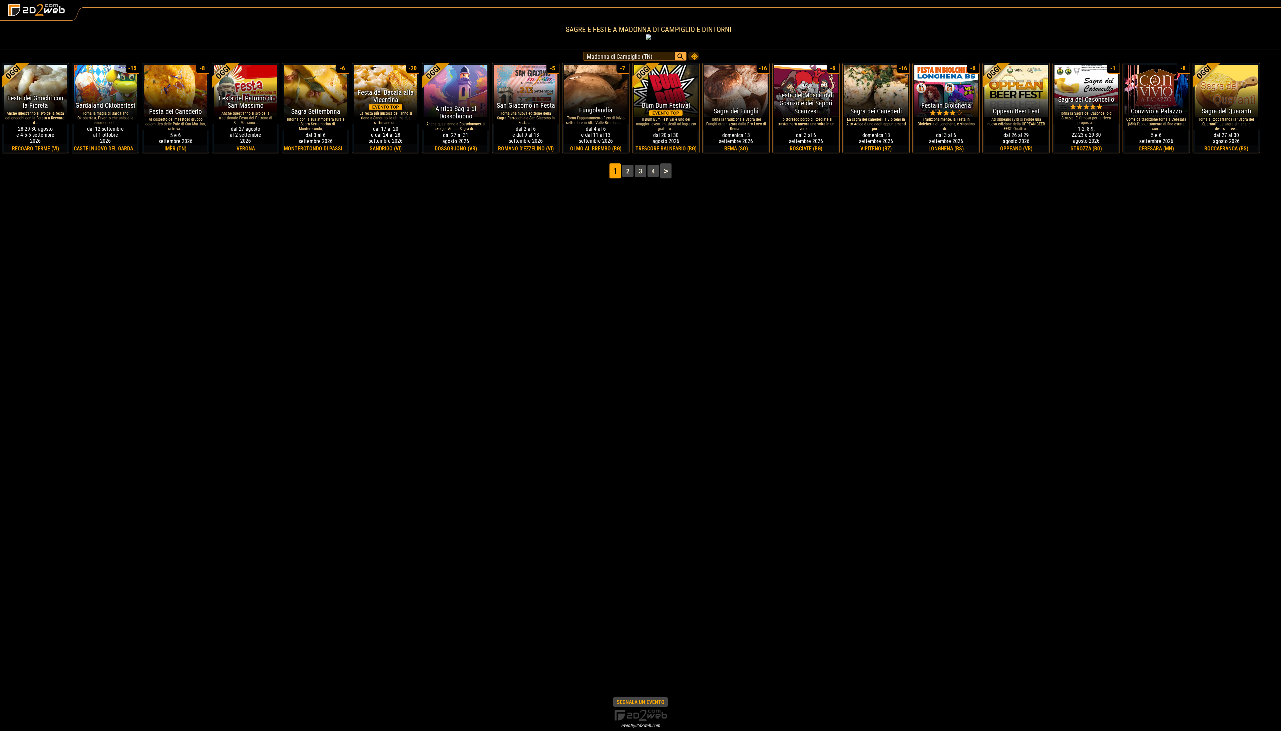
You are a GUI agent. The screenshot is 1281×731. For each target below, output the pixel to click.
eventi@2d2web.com (640, 725)
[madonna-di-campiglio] (693, 54)
